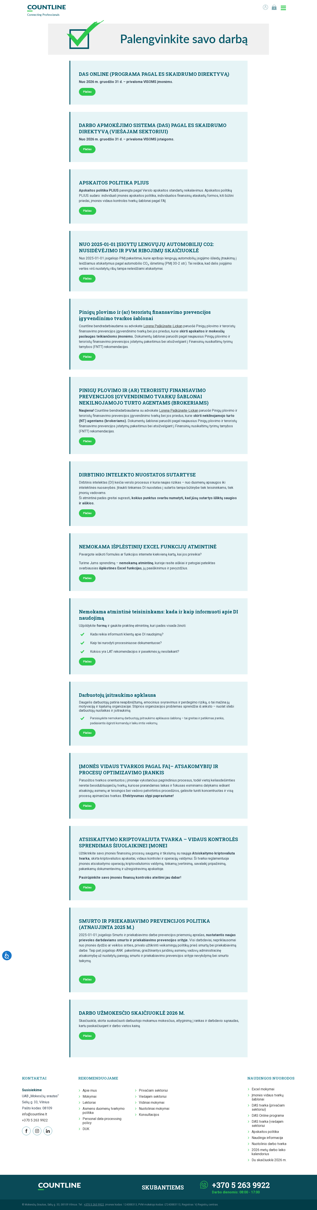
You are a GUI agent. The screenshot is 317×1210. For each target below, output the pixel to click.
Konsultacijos (149, 1115)
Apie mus (90, 1090)
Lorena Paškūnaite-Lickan (162, 326)
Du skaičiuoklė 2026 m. (269, 1160)
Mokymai (89, 1096)
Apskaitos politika (265, 1132)
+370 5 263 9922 (35, 1120)
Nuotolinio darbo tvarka (269, 1144)
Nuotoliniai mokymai (154, 1109)
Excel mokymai (263, 1089)
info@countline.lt (34, 1114)
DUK (86, 1129)
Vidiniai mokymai (151, 1102)
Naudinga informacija (267, 1138)
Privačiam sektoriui (153, 1090)
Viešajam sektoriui (152, 1096)
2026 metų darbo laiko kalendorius (269, 1152)
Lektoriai (89, 1102)
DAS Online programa (268, 1115)
